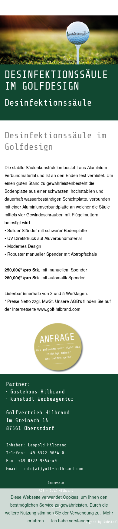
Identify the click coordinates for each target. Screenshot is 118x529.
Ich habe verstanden (70, 521)
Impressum (56, 483)
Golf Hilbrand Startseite (93, 7)
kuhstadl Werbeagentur (42, 399)
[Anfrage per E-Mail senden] (59, 348)
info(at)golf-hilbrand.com (53, 468)
